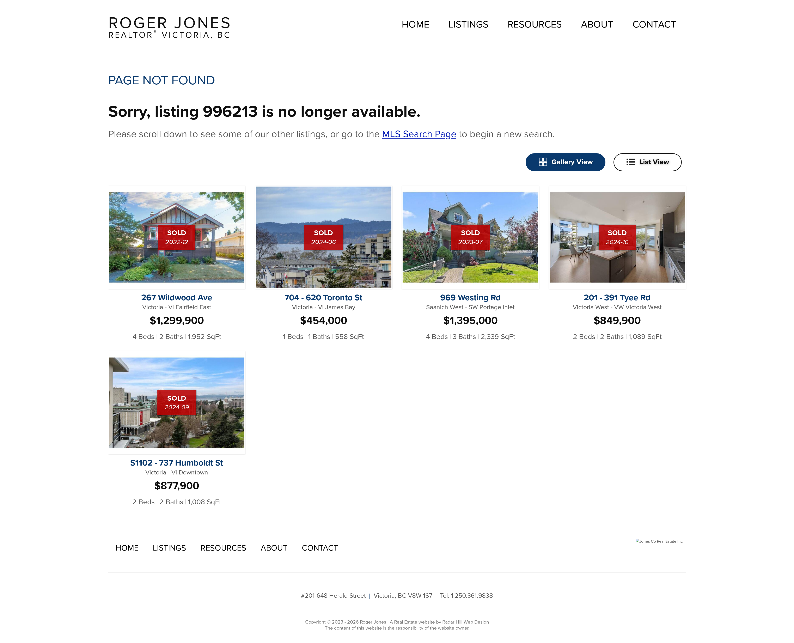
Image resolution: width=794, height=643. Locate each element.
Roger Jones (170, 27)
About (597, 24)
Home (415, 24)
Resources (535, 24)
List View (654, 161)
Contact (654, 24)
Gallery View (572, 161)
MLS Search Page (419, 134)
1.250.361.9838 (472, 595)
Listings (468, 24)
